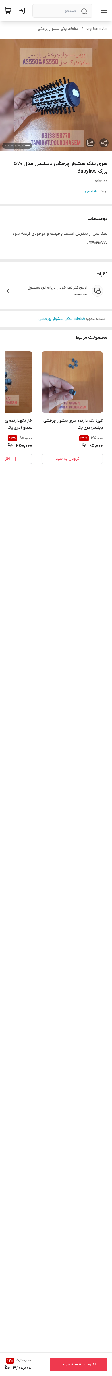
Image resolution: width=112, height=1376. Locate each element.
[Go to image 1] (27, 145)
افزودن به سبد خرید (79, 1364)
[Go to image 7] (5, 145)
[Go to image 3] (19, 145)
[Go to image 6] (8, 145)
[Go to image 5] (12, 145)
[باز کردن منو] (102, 10)
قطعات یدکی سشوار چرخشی (57, 29)
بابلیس (91, 191)
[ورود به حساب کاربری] (23, 11)
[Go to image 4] (15, 145)
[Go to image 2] (22, 145)
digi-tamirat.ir (96, 29)
